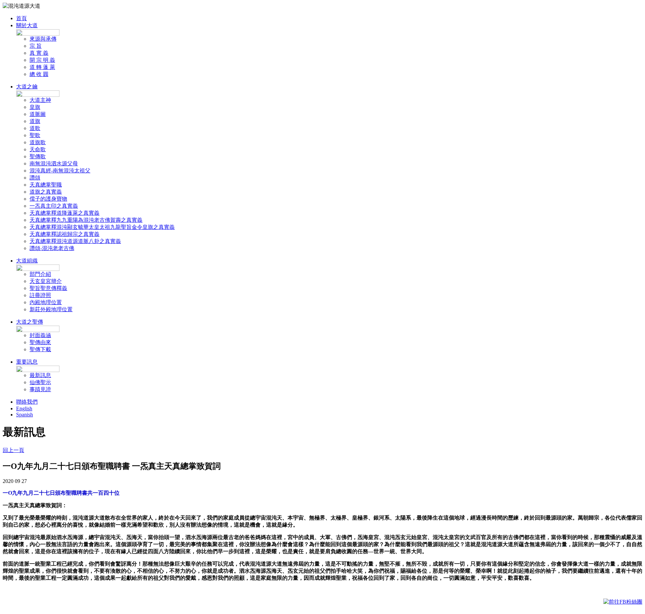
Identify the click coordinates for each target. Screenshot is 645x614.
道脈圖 (38, 114)
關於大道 (27, 25)
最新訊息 (40, 375)
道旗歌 (38, 142)
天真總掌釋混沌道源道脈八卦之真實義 (75, 241)
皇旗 (35, 107)
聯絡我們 (27, 402)
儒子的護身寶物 (48, 199)
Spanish (24, 414)
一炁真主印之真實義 (54, 206)
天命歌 (38, 149)
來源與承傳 (43, 39)
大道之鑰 (27, 86)
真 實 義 (39, 53)
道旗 (35, 121)
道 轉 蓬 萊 (42, 67)
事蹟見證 (40, 389)
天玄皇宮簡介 (46, 281)
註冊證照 (40, 295)
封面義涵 (40, 335)
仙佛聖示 (40, 382)
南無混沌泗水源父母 (54, 163)
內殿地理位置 (46, 302)
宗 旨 (36, 46)
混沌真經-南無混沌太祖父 (60, 170)
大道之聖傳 (29, 322)
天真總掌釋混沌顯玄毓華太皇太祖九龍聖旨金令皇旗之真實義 (102, 227)
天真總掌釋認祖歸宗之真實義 (64, 234)
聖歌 (35, 135)
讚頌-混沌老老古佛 (52, 248)
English (24, 408)
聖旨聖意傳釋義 (48, 288)
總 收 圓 (39, 74)
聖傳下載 (40, 349)
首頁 (21, 18)
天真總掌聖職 (46, 185)
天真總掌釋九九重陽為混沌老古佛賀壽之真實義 (86, 220)
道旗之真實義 (46, 192)
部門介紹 (40, 274)
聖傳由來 (40, 342)
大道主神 (40, 100)
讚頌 (35, 177)
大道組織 (27, 260)
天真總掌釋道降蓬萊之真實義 (64, 213)
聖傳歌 (38, 156)
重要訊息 (27, 362)
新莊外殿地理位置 (51, 309)
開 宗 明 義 (42, 60)
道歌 (35, 128)
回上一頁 (13, 450)
